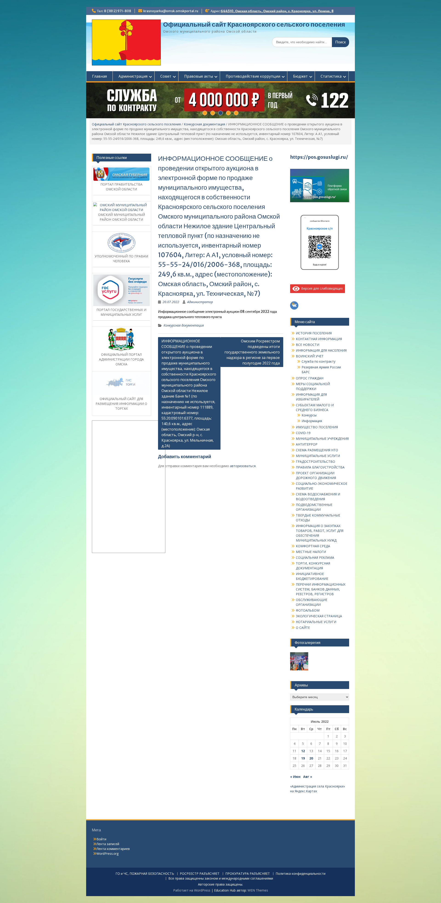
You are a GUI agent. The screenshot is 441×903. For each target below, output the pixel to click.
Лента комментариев (113, 849)
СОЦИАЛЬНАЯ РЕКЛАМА (315, 557)
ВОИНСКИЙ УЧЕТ (310, 356)
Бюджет (300, 76)
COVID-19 (303, 433)
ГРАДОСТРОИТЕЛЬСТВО (315, 461)
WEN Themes (258, 890)
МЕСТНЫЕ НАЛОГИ (311, 552)
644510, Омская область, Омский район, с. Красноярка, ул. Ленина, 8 (277, 11)
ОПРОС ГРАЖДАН (309, 378)
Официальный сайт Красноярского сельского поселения (254, 24)
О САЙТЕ (303, 627)
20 (311, 758)
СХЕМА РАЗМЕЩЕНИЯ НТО (317, 450)
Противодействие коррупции (253, 76)
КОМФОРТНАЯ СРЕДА (313, 546)
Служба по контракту (318, 361)
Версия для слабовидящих (321, 288)
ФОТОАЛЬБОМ (307, 610)
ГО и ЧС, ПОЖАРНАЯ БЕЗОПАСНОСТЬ (145, 873)
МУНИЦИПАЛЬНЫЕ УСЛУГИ (318, 456)
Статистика (331, 76)
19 (303, 758)
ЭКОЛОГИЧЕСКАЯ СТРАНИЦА (319, 616)
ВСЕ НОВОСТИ (307, 344)
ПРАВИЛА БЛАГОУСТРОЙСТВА (320, 467)
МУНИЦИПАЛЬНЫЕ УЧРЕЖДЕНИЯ (322, 438)
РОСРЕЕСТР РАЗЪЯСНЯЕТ (200, 873)
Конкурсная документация (204, 124)
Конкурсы (309, 415)
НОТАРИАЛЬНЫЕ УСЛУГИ (316, 622)
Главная (99, 76)
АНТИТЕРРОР (306, 444)
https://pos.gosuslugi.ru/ (319, 157)
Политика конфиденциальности (300, 873)
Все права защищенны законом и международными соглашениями (220, 878)
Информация (312, 421)
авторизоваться (243, 466)
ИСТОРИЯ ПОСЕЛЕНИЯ (314, 333)
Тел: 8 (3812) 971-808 (114, 11)
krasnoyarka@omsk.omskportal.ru (170, 11)
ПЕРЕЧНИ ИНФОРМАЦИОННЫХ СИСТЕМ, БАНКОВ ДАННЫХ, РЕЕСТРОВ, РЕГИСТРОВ (320, 589)
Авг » (307, 776)
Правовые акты (198, 76)
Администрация (133, 76)
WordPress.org (107, 853)
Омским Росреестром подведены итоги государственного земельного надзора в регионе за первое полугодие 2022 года (252, 352)
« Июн (295, 776)
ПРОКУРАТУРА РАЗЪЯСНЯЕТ (247, 873)
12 (303, 751)
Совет (165, 76)
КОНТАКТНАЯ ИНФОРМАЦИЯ (319, 339)
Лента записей (107, 844)
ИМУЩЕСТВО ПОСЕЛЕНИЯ (317, 427)
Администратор (200, 302)
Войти (101, 839)
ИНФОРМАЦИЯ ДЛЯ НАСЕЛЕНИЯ (321, 350)
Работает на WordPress (191, 890)
